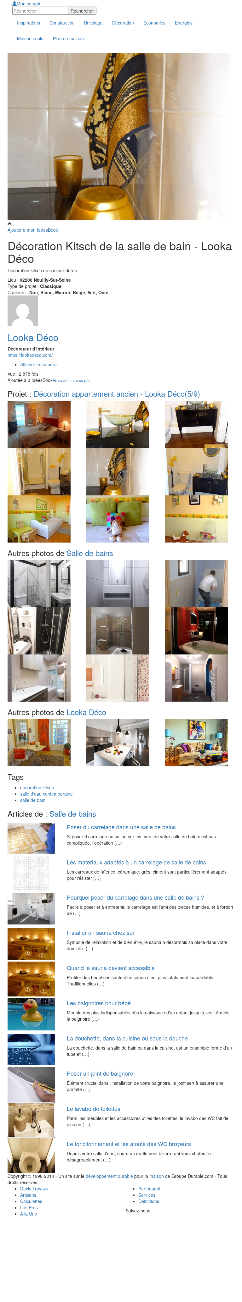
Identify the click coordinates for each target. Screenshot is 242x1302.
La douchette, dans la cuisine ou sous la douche (127, 1038)
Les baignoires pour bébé (99, 1003)
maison (156, 1176)
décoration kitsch (37, 787)
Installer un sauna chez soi (100, 932)
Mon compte (29, 3)
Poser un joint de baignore (100, 1073)
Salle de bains (89, 552)
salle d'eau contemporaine (46, 794)
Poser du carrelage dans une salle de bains (121, 827)
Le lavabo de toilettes (93, 1108)
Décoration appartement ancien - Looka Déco (117, 393)
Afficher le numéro (38, 364)
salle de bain (32, 800)
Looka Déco (33, 337)
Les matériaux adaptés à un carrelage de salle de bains (136, 862)
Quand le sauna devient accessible (111, 967)
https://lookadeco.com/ (30, 355)
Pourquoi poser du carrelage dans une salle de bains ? (135, 897)
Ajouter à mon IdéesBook (33, 230)
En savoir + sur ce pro (71, 380)
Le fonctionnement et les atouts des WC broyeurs (129, 1143)
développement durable (109, 1176)
